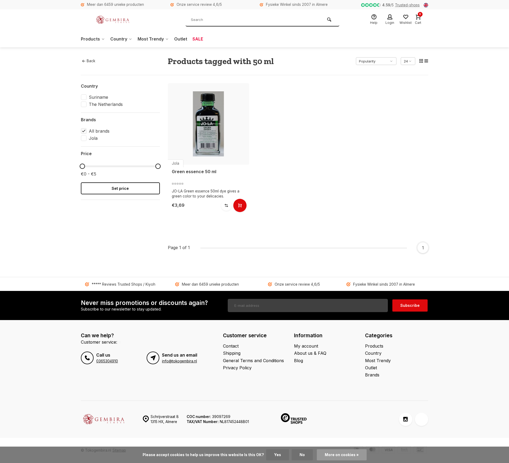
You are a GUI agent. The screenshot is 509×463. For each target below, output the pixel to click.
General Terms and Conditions (253, 360)
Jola (93, 138)
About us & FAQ (310, 353)
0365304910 (107, 361)
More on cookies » (342, 455)
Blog (298, 360)
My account (306, 346)
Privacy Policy (237, 367)
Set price (120, 188)
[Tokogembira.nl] (112, 20)
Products (90, 39)
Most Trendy (151, 39)
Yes (277, 455)
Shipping (231, 353)
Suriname (98, 97)
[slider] (82, 166)
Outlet (180, 39)
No (302, 455)
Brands (372, 374)
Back (91, 61)
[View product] (240, 205)
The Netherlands (106, 104)
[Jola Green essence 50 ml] (208, 124)
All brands (99, 131)
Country (118, 39)
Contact (231, 346)
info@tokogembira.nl (179, 361)
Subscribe (410, 305)
